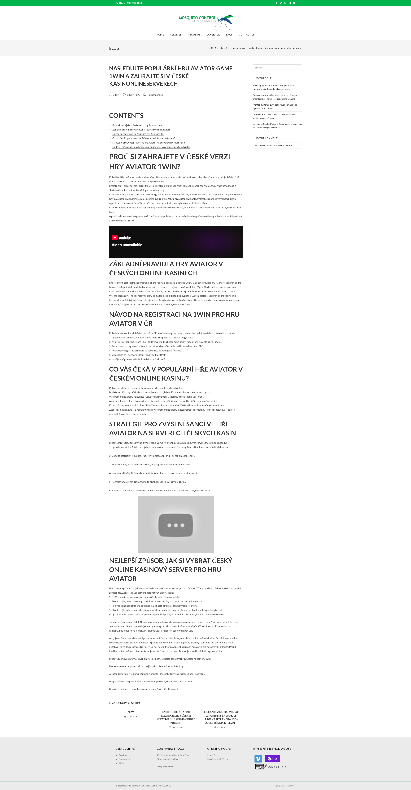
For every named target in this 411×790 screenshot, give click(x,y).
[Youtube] (294, 3)
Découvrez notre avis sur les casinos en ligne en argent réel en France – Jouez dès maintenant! (221, 717)
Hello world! (286, 145)
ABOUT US (194, 34)
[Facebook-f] (276, 3)
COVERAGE (213, 34)
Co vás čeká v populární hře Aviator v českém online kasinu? (143, 138)
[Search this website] (277, 67)
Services (123, 755)
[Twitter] (281, 3)
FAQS (229, 34)
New (131, 711)
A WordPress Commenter (265, 145)
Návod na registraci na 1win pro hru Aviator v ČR (138, 133)
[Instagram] (285, 3)
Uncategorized (155, 95)
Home (160, 34)
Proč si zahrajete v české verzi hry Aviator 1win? (138, 125)
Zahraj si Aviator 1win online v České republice (192, 198)
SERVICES (175, 34)
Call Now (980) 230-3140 (129, 3)
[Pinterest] (290, 3)
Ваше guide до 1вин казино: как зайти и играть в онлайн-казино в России (176, 717)
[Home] (207, 48)
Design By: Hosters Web (285, 786)
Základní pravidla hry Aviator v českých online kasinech (141, 129)
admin (116, 95)
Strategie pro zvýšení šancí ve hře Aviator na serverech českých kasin (148, 142)
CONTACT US (246, 34)
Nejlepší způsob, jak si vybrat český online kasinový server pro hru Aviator (151, 146)
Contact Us (124, 759)
